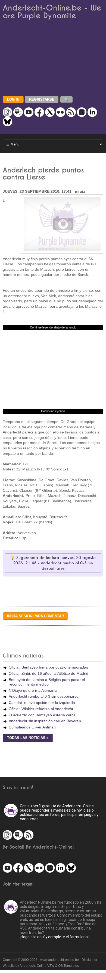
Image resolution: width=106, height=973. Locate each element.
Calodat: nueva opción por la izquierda (42, 702)
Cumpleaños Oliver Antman (32, 727)
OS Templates (68, 966)
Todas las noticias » (27, 738)
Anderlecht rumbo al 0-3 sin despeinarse (44, 696)
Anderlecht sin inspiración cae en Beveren (45, 721)
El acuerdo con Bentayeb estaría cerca (42, 715)
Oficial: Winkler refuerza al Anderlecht (41, 709)
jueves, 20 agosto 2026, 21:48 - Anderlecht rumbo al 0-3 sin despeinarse (54, 563)
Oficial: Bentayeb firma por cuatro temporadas (48, 667)
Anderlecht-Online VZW (37, 966)
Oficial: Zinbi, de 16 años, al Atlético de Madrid (48, 673)
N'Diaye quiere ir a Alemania (33, 690)
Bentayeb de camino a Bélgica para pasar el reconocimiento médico (47, 681)
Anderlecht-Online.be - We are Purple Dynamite (52, 12)
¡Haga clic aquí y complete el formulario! (54, 937)
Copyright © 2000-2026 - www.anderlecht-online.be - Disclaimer (50, 960)
